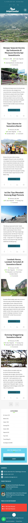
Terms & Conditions (10, 521)
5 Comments (14, 276)
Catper (4, 422)
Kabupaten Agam (10, 344)
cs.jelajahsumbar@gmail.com (10, 477)
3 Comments (15, 346)
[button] (3, 519)
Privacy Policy (19, 521)
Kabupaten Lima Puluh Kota (14, 272)
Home (2, 15)
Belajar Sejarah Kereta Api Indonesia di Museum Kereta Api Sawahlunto (14, 51)
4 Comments (14, 64)
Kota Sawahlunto (10, 62)
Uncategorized (6, 442)
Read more (13, 110)
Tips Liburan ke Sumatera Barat (14, 124)
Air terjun (20, 270)
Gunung (18, 200)
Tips (20, 131)
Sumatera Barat (19, 62)
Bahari (4, 418)
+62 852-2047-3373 (9, 474)
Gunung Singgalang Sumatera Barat (14, 335)
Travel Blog (6, 439)
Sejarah (14, 60)
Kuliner (5, 429)
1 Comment (20, 133)
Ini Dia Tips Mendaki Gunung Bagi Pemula (14, 193)
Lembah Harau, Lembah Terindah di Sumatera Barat (14, 261)
